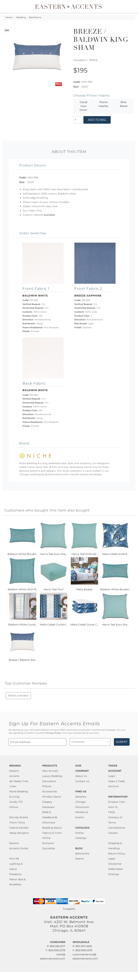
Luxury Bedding (52, 776)
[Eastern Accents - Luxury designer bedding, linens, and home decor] (69, 6)
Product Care (116, 801)
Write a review (18, 695)
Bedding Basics (52, 827)
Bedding (21, 17)
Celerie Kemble (18, 827)
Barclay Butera (18, 817)
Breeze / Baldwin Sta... (22, 660)
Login (111, 776)
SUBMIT (121, 742)
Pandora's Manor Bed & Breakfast (17, 879)
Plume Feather (103, 104)
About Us (81, 776)
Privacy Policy (53, 733)
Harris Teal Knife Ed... (84, 554)
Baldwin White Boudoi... (23, 554)
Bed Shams (35, 17)
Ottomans (48, 822)
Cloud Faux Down (83, 106)
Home (9, 17)
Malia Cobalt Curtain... (53, 624)
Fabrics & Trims (52, 833)
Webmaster (115, 869)
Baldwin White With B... (23, 589)
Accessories (49, 791)
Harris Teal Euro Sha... (53, 554)
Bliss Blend (123, 104)
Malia (93, 60)
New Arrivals (50, 770)
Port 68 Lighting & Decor (15, 864)
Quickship (48, 848)
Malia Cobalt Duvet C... (84, 624)
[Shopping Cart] (133, 6)
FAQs (111, 812)
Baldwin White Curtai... (22, 624)
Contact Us (82, 781)
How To (113, 807)
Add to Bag (97, 120)
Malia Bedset (84, 589)
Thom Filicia (17, 822)
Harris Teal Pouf (53, 589)
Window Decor (51, 796)
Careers (113, 833)
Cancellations (116, 827)
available (49, 214)
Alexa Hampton (19, 833)
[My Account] (130, 6)
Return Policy (116, 853)
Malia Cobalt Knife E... (115, 554)
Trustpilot (69, 908)
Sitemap (113, 874)
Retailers (80, 796)
